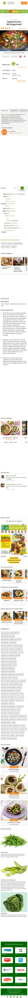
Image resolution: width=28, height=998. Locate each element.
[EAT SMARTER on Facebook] (7, 997)
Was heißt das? (22, 67)
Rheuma (12, 703)
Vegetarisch (4, 655)
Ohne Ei (21, 652)
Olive (3, 247)
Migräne (12, 700)
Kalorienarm (5, 649)
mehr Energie (5, 700)
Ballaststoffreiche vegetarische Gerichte (11, 639)
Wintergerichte (22, 716)
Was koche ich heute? (14, 796)
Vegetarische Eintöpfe (14, 655)
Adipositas (4, 677)
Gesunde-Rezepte (17, 645)
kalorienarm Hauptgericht (16, 649)
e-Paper (25, 556)
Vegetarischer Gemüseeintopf (9, 661)
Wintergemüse (13, 716)
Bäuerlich (12, 719)
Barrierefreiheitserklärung (10, 994)
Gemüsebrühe (10, 216)
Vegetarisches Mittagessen (8, 668)
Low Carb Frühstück (7, 580)
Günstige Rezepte (6, 722)
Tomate (4, 243)
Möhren (8, 206)
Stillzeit (13, 709)
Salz (7, 218)
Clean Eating (5, 642)
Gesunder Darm (5, 693)
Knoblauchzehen (11, 201)
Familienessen (5, 729)
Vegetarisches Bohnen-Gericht (9, 665)
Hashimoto (4, 697)
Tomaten (11, 208)
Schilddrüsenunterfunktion (8, 706)
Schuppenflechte (6, 709)
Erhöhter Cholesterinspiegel (8, 687)
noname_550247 (10, 484)
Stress (18, 709)
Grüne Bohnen (4, 852)
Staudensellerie (10, 204)
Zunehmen (4, 713)
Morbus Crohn (19, 700)
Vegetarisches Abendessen (8, 671)
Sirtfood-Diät (13, 642)
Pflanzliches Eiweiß (18, 600)
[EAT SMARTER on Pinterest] (10, 997)
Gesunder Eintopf (12, 738)
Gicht (22, 693)
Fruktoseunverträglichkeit (8, 690)
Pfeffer (8, 220)
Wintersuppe (5, 716)
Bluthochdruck (14, 681)
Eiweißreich (6, 600)
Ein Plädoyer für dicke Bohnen (8, 880)
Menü (2, 12)
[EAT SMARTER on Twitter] (17, 997)
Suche (23, 12)
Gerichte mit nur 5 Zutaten (14, 822)
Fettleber (19, 687)
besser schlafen (5, 681)
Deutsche (11, 713)
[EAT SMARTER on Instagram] (14, 997)
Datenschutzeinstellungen (14, 991)
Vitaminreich (20, 674)
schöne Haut (20, 706)
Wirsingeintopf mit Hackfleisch (10, 437)
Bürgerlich (16, 725)
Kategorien (22, 994)
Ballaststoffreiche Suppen (8, 636)
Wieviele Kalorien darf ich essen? (21, 81)
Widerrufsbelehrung (14, 992)
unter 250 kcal (5, 652)
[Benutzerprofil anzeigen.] (2, 478)
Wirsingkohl (6, 114)
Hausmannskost (5, 732)
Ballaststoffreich (15, 633)
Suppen (12, 735)
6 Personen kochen (21, 719)
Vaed (7, 475)
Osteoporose (5, 703)
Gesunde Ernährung (6, 645)
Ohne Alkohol (13, 652)
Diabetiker (22, 681)
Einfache (23, 725)
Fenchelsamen (13, 223)
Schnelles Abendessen (14, 769)
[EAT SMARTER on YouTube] (20, 997)
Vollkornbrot (9, 230)
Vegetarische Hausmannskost (9, 658)
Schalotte (9, 199)
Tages (13, 722)
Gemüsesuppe (19, 735)
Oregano (13, 211)
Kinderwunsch (12, 697)
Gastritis (18, 690)
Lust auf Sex (21, 697)
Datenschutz (17, 989)
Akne (10, 677)
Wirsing (8, 196)
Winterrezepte (5, 719)
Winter (17, 713)
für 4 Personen (14, 729)
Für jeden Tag (23, 729)
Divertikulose (5, 684)
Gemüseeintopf (5, 633)
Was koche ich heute (7, 622)
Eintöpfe (4, 738)
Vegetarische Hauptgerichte (8, 674)
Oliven (19, 228)
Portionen (22, 190)
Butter (8, 213)
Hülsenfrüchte (5, 735)
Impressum (9, 989)
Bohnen (15, 194)
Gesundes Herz (15, 693)
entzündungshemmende (16, 684)
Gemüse (22, 732)
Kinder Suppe (14, 732)
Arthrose (15, 677)
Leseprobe (3, 556)
